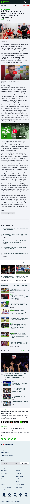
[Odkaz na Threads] (15, 439)
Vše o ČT (3, 490)
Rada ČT (17, 479)
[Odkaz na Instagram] (2, 439)
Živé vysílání (4, 470)
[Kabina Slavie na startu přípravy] (15, 31)
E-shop (3, 484)
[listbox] (15, 463)
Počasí (2, 481)
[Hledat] (25, 2)
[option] (5, 463)
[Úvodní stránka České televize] (7, 444)
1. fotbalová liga (5, 9)
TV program (4, 468)
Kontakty (18, 490)
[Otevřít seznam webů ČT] (28, 2)
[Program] (20, 5)
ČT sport (2, 19)
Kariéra (17, 481)
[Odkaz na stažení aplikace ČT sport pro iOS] (5, 422)
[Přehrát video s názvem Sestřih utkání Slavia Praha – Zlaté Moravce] (15, 72)
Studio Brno (18, 473)
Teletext (3, 476)
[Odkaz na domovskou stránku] (7, 2)
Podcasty (3, 479)
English (2, 501)
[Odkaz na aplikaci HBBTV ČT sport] (24, 422)
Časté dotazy (19, 487)
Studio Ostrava (19, 476)
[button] (15, 72)
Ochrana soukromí (10, 501)
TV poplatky (4, 473)
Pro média (18, 468)
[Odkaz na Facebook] (5, 439)
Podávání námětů (20, 484)
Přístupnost (17, 501)
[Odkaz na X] (8, 439)
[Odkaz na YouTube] (12, 439)
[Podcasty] (16, 5)
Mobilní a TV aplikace (6, 487)
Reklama (18, 470)
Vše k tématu (26, 263)
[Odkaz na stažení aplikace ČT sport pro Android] (14, 422)
